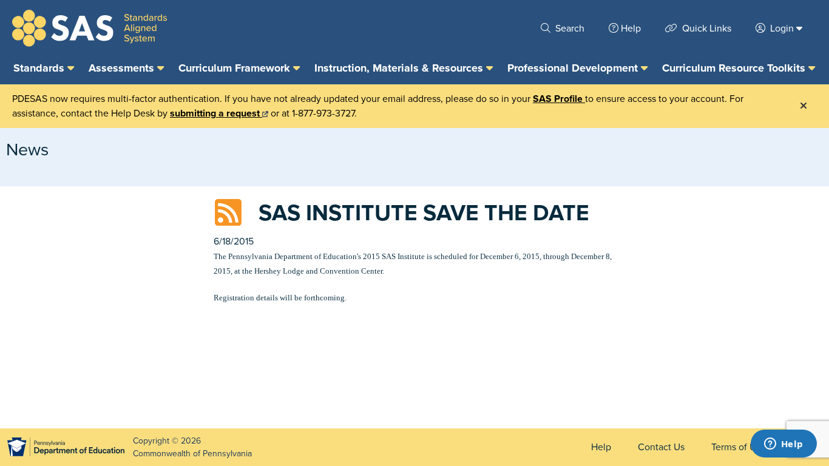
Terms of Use (738, 447)
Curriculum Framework (235, 68)
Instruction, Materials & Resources (400, 68)
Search (568, 28)
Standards (40, 68)
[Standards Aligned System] (89, 28)
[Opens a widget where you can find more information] (783, 445)
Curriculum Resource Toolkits (735, 68)
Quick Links (705, 28)
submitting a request (216, 113)
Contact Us (661, 447)
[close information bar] (803, 106)
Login (782, 28)
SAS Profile (559, 99)
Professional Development (574, 68)
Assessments (123, 68)
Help (631, 28)
